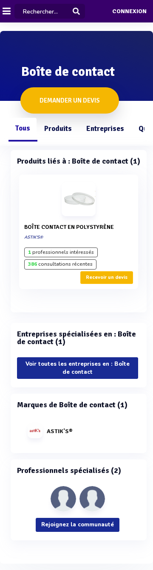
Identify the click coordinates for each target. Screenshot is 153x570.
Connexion (129, 11)
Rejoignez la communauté (77, 524)
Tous (22, 128)
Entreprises (105, 128)
